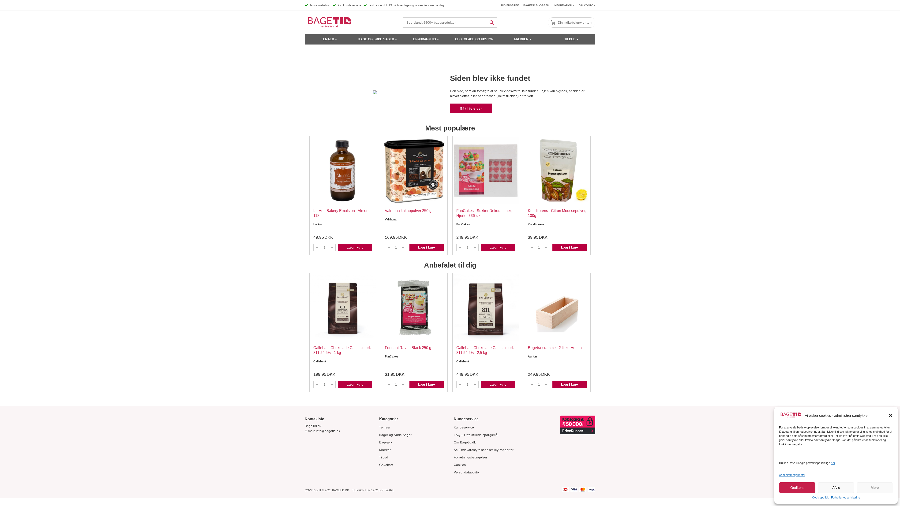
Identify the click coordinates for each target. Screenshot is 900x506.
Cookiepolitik (820, 497)
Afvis (836, 488)
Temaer (327, 39)
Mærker (521, 39)
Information (563, 5)
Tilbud (569, 39)
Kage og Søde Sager (376, 39)
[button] (890, 415)
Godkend (797, 488)
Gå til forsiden (471, 108)
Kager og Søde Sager (395, 435)
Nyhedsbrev (510, 5)
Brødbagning (424, 39)
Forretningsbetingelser (470, 457)
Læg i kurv (355, 247)
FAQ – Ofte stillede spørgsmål (476, 435)
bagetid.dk (340, 490)
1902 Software (382, 490)
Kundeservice (464, 427)
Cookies (460, 465)
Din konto (586, 5)
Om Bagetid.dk (465, 442)
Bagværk (385, 442)
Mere (875, 488)
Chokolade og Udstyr (474, 39)
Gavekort (386, 465)
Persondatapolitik (466, 472)
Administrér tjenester (792, 475)
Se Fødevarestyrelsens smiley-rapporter (484, 450)
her (833, 463)
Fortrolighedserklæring (845, 497)
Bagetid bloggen (536, 5)
